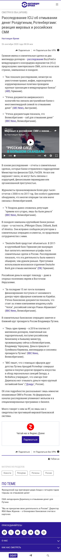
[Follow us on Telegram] (30, 532)
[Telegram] (30, 555)
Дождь (29, 384)
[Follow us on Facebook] (4, 532)
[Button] (22, 50)
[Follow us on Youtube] (17, 532)
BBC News (11, 120)
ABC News (18, 107)
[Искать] (48, 555)
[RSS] (37, 532)
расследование (35, 59)
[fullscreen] (56, 155)
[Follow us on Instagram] (24, 532)
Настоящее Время (10, 38)
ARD (8, 91)
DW (40, 268)
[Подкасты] (44, 532)
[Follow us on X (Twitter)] (11, 532)
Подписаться (30, 439)
